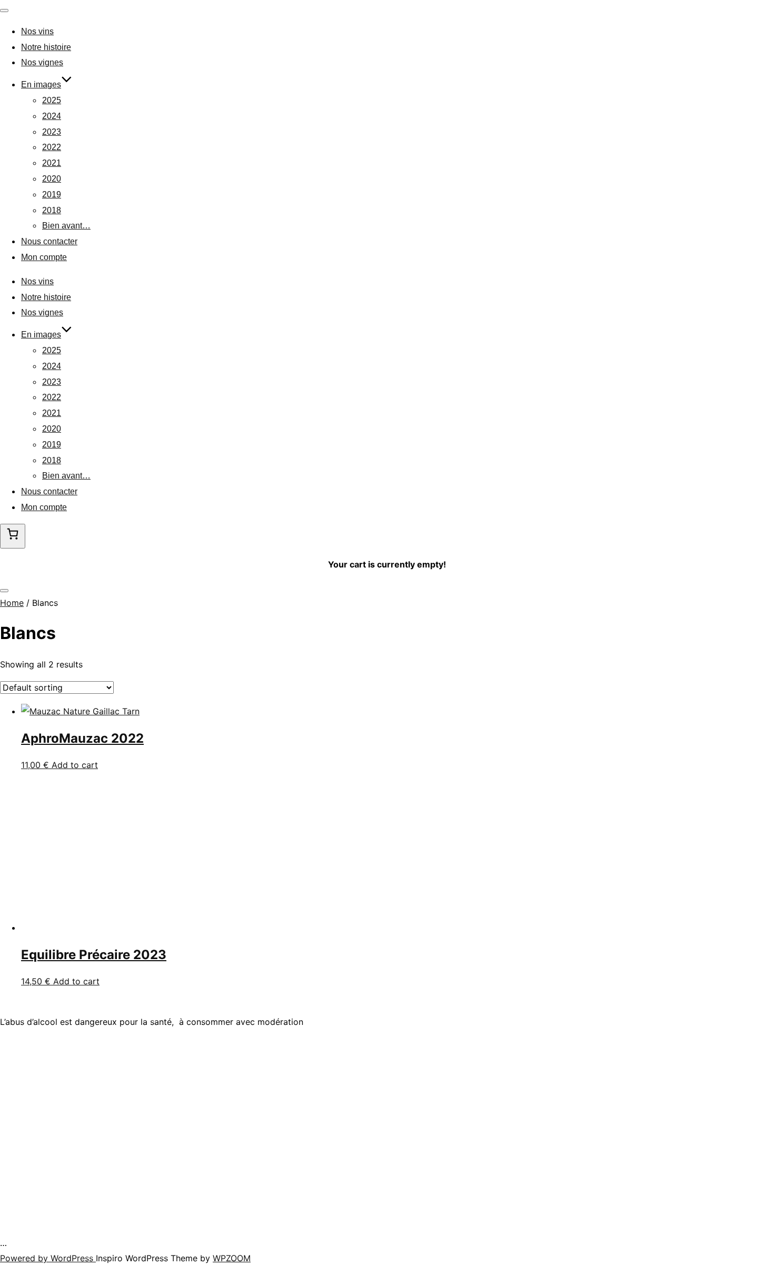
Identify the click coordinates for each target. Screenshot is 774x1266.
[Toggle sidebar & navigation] (4, 590)
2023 (51, 131)
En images (41, 84)
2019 (51, 194)
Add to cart (75, 765)
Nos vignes (42, 62)
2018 (51, 210)
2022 (51, 147)
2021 (51, 162)
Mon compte (44, 257)
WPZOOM (232, 1258)
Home (12, 602)
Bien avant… (66, 225)
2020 (51, 178)
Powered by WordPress (48, 1258)
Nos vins (37, 31)
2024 (51, 116)
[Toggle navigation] (4, 10)
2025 (51, 100)
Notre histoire (46, 47)
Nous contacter (49, 241)
